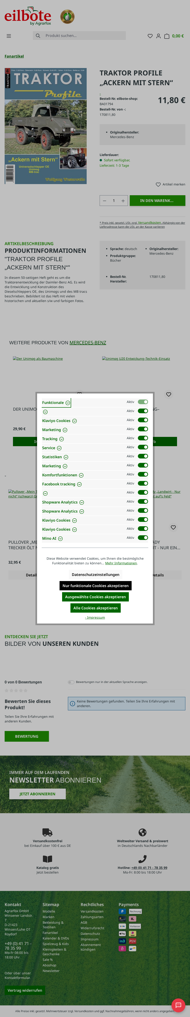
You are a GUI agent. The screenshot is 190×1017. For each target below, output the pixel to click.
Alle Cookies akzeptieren (95, 608)
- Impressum (95, 617)
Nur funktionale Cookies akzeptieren (96, 585)
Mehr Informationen (121, 563)
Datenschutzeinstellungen (95, 574)
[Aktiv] (143, 402)
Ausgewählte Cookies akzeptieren (95, 596)
